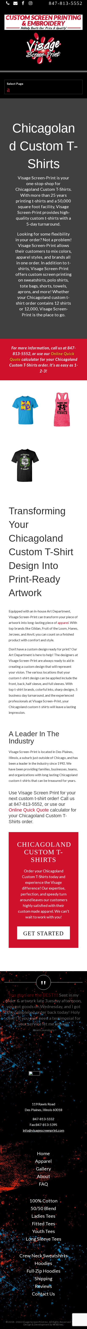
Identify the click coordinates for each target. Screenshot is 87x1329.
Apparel (43, 1161)
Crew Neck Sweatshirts (43, 1255)
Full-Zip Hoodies (43, 1271)
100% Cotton (43, 1200)
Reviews (43, 1286)
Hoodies (43, 1263)
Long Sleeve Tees (43, 1239)
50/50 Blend (43, 1208)
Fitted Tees (43, 1223)
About (43, 1176)
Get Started (43, 933)
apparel (63, 623)
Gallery (43, 1168)
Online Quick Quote (29, 810)
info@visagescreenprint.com (43, 1130)
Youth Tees (43, 1231)
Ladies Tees (43, 1216)
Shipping (43, 1278)
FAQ (43, 1184)
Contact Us (43, 1294)
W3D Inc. (58, 1324)
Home (43, 1153)
